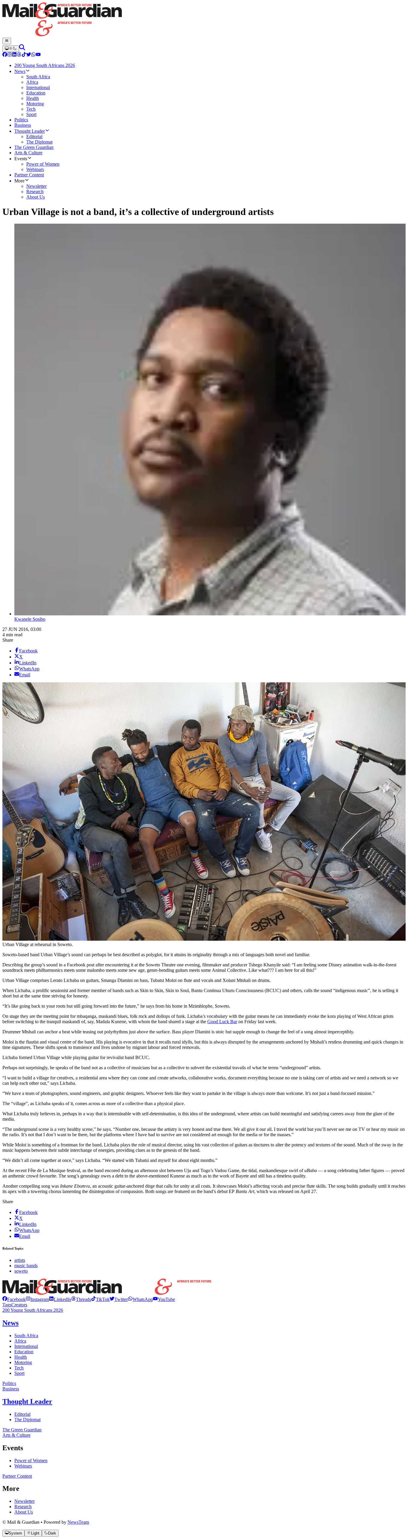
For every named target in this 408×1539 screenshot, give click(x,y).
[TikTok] (24, 55)
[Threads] (19, 55)
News (10, 1323)
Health (20, 1357)
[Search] (22, 48)
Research (23, 1506)
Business (10, 1388)
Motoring (23, 1362)
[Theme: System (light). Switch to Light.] (10, 48)
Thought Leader (27, 1401)
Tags (6, 1304)
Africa (20, 1340)
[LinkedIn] (14, 55)
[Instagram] (9, 55)
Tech (19, 1367)
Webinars (23, 1465)
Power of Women (30, 1460)
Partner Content (17, 1476)
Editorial (22, 1414)
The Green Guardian (22, 1429)
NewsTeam (78, 1522)
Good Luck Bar (222, 1021)
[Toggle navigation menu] (6, 41)
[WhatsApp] (33, 55)
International (26, 1346)
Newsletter (24, 1501)
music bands (26, 1265)
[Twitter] (28, 55)
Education (23, 1351)
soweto (21, 1270)
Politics (9, 1383)
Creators (19, 1304)
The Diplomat (27, 1419)
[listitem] (14, 1299)
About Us (23, 1511)
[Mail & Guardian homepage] (204, 20)
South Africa (26, 1335)
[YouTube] (38, 55)
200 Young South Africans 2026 (32, 1310)
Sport (19, 1373)
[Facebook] (4, 55)
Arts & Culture (16, 1435)
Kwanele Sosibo (29, 619)
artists (19, 1260)
